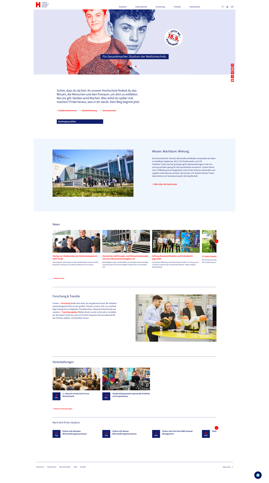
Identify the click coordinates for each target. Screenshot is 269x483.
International (141, 7)
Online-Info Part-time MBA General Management (177, 432)
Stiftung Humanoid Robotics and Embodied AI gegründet (172, 257)
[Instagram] (232, 65)
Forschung (160, 7)
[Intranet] (227, 7)
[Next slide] (216, 241)
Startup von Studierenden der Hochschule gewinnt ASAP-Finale (75, 257)
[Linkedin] (232, 72)
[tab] (130, 66)
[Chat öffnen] (258, 475)
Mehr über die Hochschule (165, 184)
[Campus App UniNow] (232, 80)
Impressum (40, 467)
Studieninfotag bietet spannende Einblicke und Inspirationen (131, 395)
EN (232, 7)
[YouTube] (232, 69)
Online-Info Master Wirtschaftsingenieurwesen (124, 432)
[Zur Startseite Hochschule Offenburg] (51, 4)
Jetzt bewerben (109, 110)
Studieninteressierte (68, 110)
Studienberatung (89, 110)
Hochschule (195, 7)
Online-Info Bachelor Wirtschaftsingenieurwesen (75, 432)
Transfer (177, 7)
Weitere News (59, 278)
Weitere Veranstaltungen (63, 409)
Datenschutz (51, 467)
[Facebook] (232, 76)
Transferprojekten (70, 312)
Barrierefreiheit (64, 467)
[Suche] (223, 7)
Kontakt (83, 467)
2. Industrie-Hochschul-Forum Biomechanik (76, 395)
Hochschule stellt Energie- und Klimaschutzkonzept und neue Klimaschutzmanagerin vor (125, 257)
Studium (123, 7)
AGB (75, 467)
